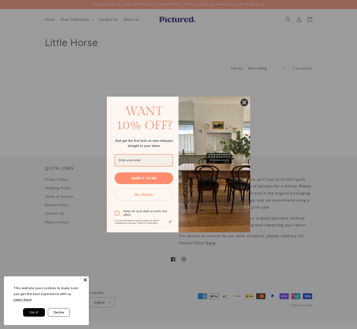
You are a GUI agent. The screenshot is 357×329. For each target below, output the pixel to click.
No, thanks (144, 194)
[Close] (85, 280)
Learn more (23, 299)
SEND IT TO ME (144, 178)
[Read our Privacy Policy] (170, 222)
